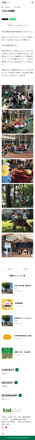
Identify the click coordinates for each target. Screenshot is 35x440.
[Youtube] (6, 427)
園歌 (3, 433)
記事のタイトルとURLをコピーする (17, 25)
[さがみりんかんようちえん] (7, 2)
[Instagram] (3, 427)
